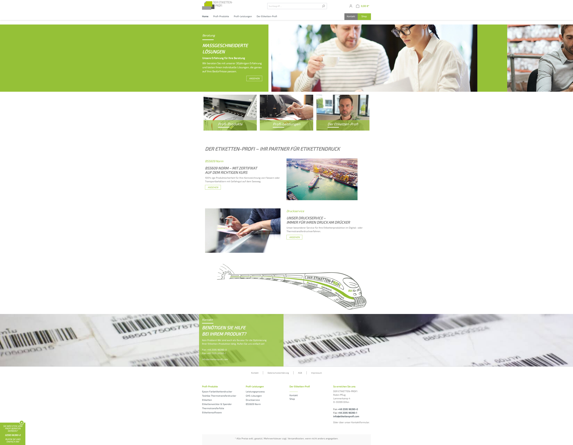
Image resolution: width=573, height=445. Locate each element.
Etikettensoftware (212, 412)
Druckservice (253, 399)
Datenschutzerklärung (278, 373)
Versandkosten (296, 438)
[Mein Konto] (350, 6)
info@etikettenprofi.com (215, 359)
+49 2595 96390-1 (347, 412)
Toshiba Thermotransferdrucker (219, 395)
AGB (300, 373)
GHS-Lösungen (254, 395)
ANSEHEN (254, 78)
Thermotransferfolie (213, 408)
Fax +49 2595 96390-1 (214, 353)
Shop (292, 398)
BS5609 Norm (253, 404)
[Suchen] (323, 6)
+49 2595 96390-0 (348, 409)
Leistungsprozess (255, 391)
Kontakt (254, 373)
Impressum (316, 373)
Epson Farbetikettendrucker (217, 391)
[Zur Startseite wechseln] (224, 5)
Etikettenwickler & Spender (217, 404)
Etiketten (207, 399)
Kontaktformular (360, 422)
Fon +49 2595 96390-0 (214, 349)
